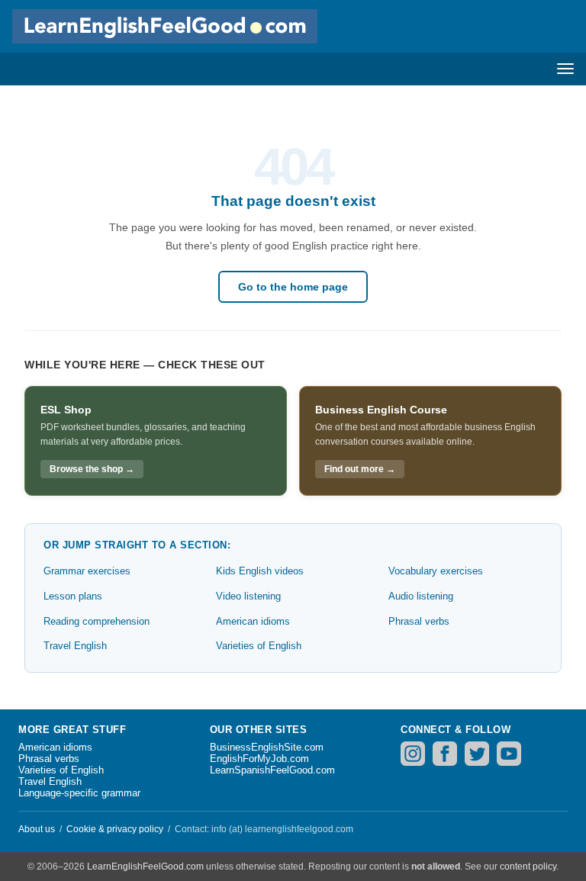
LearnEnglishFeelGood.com (145, 866)
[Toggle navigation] (565, 69)
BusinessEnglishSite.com (267, 747)
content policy (528, 866)
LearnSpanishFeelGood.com (272, 770)
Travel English (75, 645)
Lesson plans (72, 596)
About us (36, 829)
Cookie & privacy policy (114, 829)
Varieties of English (258, 645)
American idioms (253, 621)
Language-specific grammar (79, 793)
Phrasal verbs (418, 621)
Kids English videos (260, 571)
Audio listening (420, 596)
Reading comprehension (96, 621)
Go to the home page (293, 287)
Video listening (248, 596)
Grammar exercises (86, 571)
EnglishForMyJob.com (259, 758)
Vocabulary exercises (435, 571)
